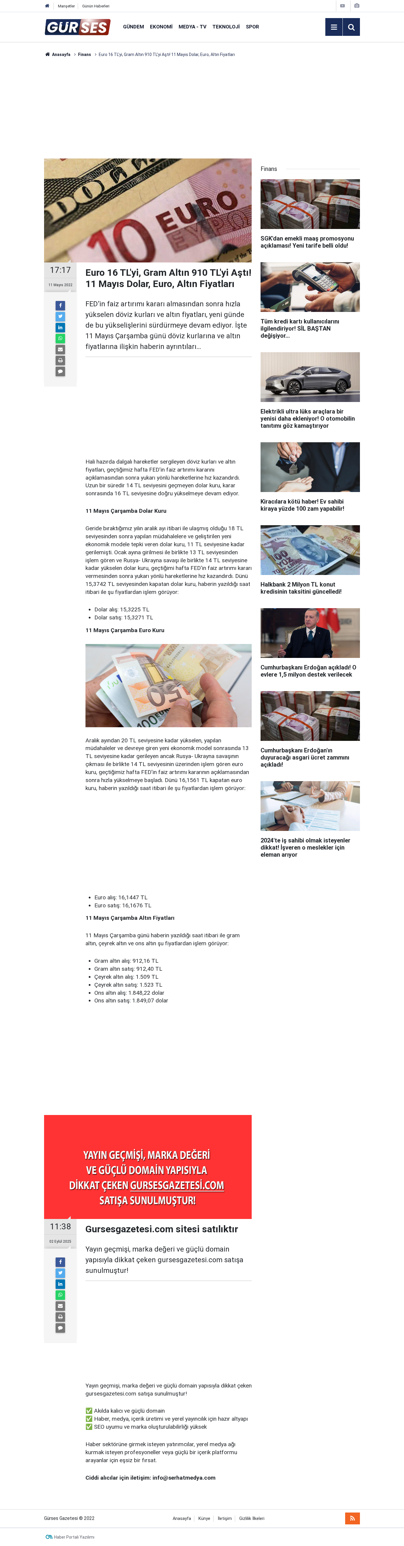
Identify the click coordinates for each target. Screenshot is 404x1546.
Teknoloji (226, 27)
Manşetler (66, 6)
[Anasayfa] (47, 6)
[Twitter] (60, 316)
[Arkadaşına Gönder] (60, 349)
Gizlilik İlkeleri (251, 1518)
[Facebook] (60, 305)
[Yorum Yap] (60, 371)
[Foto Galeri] (356, 6)
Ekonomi (161, 27)
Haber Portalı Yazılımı (74, 1537)
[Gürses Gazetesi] (77, 26)
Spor (252, 27)
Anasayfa (182, 1518)
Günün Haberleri (95, 6)
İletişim (225, 1518)
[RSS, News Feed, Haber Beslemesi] (352, 1518)
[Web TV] (342, 6)
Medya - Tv (192, 27)
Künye (204, 1518)
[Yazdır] (60, 360)
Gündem (133, 27)
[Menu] (334, 27)
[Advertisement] (27, 146)
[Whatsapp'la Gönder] (60, 338)
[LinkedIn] (60, 327)
